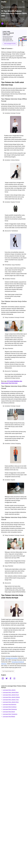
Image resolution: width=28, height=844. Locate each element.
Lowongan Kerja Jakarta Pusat (11, 694)
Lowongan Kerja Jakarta (9, 690)
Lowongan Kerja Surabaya (9, 706)
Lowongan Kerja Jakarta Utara (11, 702)
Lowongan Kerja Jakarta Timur (11, 699)
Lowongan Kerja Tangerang (10, 714)
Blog (2, 5)
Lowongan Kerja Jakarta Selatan (11, 697)
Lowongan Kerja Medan (9, 716)
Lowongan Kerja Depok (9, 711)
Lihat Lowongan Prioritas (10, 43)
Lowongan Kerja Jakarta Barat (11, 692)
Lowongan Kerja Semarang (10, 709)
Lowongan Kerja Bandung (9, 704)
